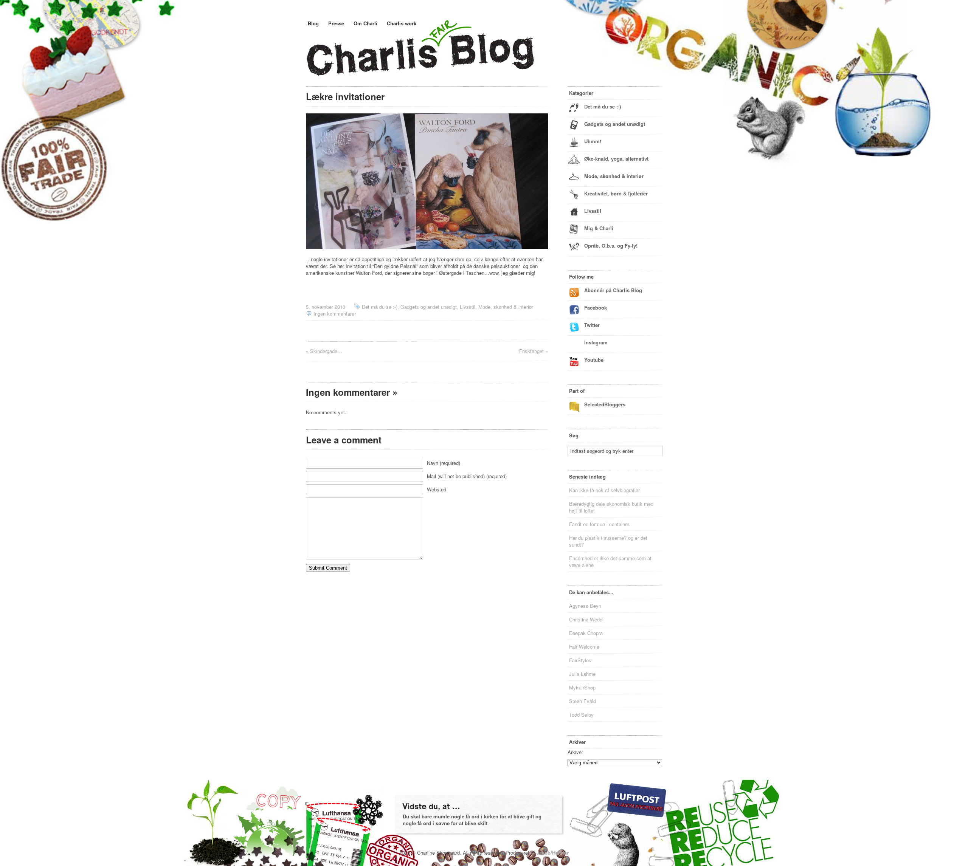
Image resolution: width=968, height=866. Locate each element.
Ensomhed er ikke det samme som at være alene (610, 562)
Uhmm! (592, 141)
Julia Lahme (582, 673)
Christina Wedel (586, 619)
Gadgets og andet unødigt (428, 306)
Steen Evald (582, 701)
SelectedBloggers (604, 404)
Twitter (592, 324)
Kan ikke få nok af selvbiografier (604, 490)
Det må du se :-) (379, 306)
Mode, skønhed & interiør (505, 306)
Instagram (596, 342)
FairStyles (580, 660)
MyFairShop (582, 687)
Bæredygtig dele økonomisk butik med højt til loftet (611, 507)
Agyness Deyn (585, 605)
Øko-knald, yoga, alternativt (616, 158)
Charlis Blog (438, 56)
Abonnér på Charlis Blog (613, 290)
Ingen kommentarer (334, 313)
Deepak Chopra (586, 633)
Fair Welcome (584, 646)
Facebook (595, 307)
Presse (336, 23)
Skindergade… (326, 351)
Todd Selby (581, 714)
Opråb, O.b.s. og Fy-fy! (611, 245)
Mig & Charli (598, 228)
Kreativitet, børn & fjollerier (616, 193)
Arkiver (575, 752)
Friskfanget (531, 351)
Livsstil (467, 306)
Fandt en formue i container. (599, 524)
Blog (313, 23)
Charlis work (401, 23)
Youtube (593, 359)
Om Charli (365, 23)
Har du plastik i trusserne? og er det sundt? (608, 541)
